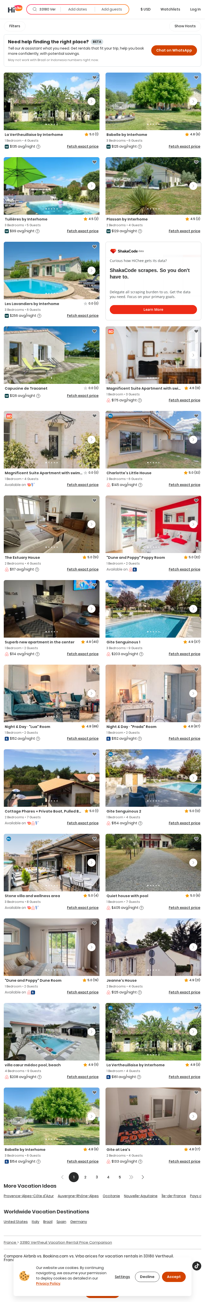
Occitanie (111, 1195)
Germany (78, 1221)
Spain (61, 1221)
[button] (146, 9)
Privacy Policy (48, 1283)
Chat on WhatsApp (174, 50)
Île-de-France (174, 1195)
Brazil (47, 1221)
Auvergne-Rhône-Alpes (78, 1195)
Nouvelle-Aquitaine (141, 1195)
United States (16, 1221)
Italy (35, 1221)
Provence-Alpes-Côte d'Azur (29, 1195)
